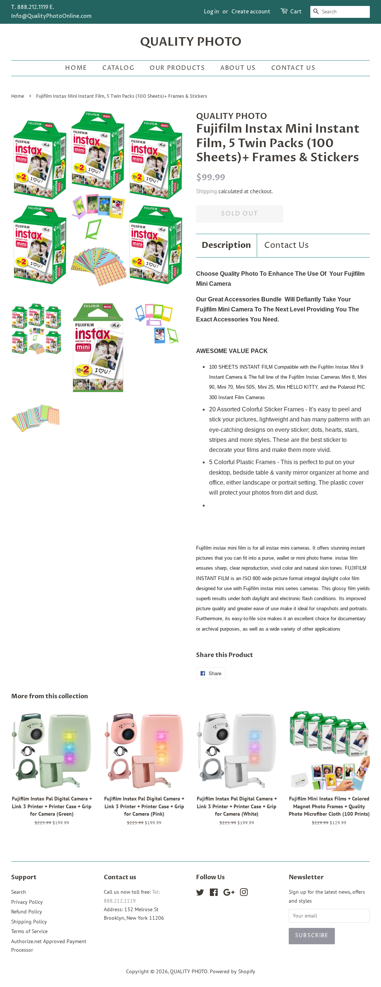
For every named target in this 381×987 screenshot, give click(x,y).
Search (18, 892)
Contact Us (293, 68)
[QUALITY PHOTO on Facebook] (213, 893)
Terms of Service (29, 931)
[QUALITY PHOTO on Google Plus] (228, 893)
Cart (296, 11)
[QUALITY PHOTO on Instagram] (244, 893)
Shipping (206, 191)
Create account (250, 11)
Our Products (177, 68)
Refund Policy (26, 911)
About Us (238, 68)
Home (76, 68)
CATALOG (118, 68)
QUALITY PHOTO (190, 42)
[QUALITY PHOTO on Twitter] (200, 893)
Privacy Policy (27, 902)
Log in (211, 11)
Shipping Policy (29, 921)
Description (226, 245)
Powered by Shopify (232, 971)
